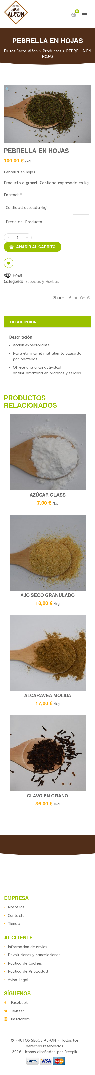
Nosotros (16, 907)
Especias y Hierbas (42, 281)
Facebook (19, 1002)
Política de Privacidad (28, 971)
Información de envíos (27, 947)
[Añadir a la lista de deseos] (8, 263)
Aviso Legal (18, 980)
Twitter (17, 1011)
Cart (73, 14)
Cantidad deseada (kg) (26, 207)
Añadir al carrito (36, 247)
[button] (7, 89)
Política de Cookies (25, 963)
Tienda (14, 923)
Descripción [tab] (23, 322)
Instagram (20, 1019)
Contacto (16, 915)
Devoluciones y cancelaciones (34, 955)
